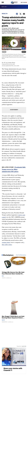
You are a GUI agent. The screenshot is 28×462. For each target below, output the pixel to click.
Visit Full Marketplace (21, 255)
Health (4, 13)
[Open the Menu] (2, 2)
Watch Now (23, 2)
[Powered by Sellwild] (24, 346)
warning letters (6, 242)
